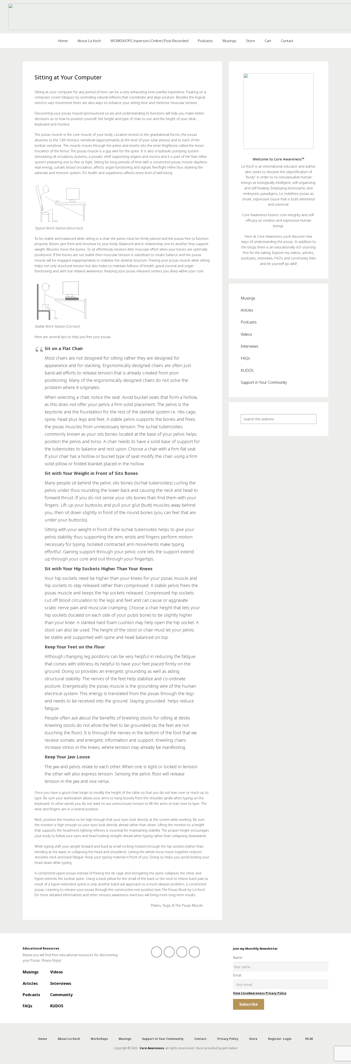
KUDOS (247, 370)
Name (237, 957)
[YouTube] (194, 952)
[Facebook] (156, 952)
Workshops (99, 1039)
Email (237, 975)
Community (61, 994)
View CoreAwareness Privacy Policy (260, 993)
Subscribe (248, 1004)
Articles (247, 310)
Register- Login (280, 1039)
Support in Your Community (264, 382)
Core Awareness (152, 1048)
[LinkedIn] (181, 952)
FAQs (245, 358)
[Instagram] (169, 952)
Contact (200, 1039)
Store (253, 1039)
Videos (246, 334)
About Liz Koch (69, 1039)
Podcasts (249, 322)
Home (42, 1039)
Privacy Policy (227, 1039)
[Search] (311, 419)
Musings (248, 298)
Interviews (249, 346)
